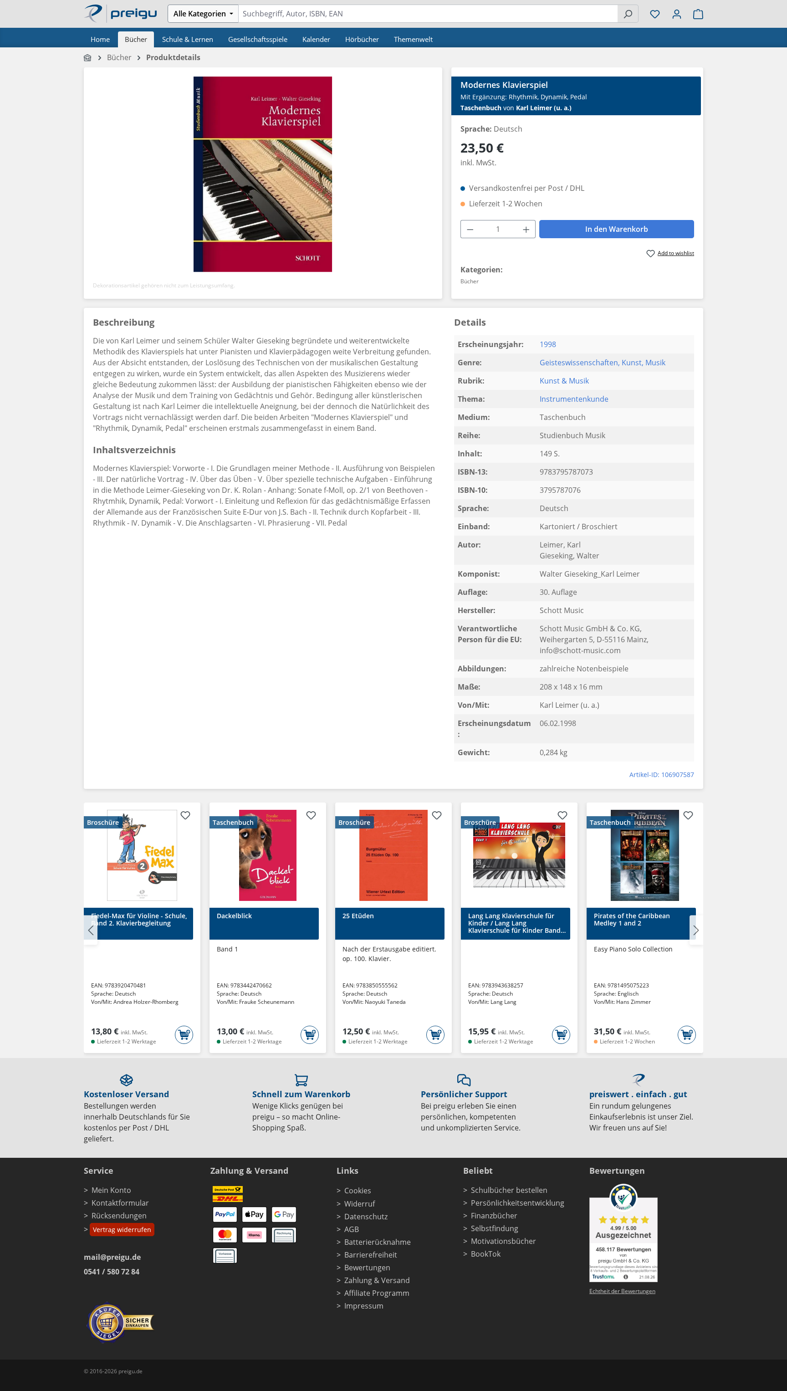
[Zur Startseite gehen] (120, 13)
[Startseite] (88, 57)
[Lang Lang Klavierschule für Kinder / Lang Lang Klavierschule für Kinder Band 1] (519, 855)
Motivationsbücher (503, 1241)
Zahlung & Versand (377, 1280)
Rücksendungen (119, 1216)
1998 (548, 344)
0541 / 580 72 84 (111, 1272)
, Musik (653, 363)
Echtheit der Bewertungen (622, 1291)
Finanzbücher (494, 1216)
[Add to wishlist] (185, 816)
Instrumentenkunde (574, 399)
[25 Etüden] (393, 855)
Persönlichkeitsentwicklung (517, 1203)
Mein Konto (111, 1190)
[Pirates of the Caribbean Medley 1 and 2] (645, 855)
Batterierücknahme (377, 1242)
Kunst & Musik (564, 381)
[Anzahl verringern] (470, 229)
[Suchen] (628, 14)
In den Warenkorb (616, 229)
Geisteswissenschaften (579, 363)
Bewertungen (367, 1268)
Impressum (363, 1306)
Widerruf (359, 1204)
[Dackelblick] (268, 855)
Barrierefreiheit (370, 1255)
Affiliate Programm (376, 1293)
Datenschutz (366, 1217)
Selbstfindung (494, 1228)
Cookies (357, 1191)
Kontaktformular (120, 1203)
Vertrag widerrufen (122, 1229)
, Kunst (630, 363)
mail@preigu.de (112, 1257)
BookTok (486, 1254)
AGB (351, 1229)
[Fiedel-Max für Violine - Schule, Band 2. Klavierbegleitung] (142, 855)
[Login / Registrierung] (677, 14)
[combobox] (428, 14)
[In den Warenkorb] (184, 1035)
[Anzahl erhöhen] (526, 229)
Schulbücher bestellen (509, 1190)
